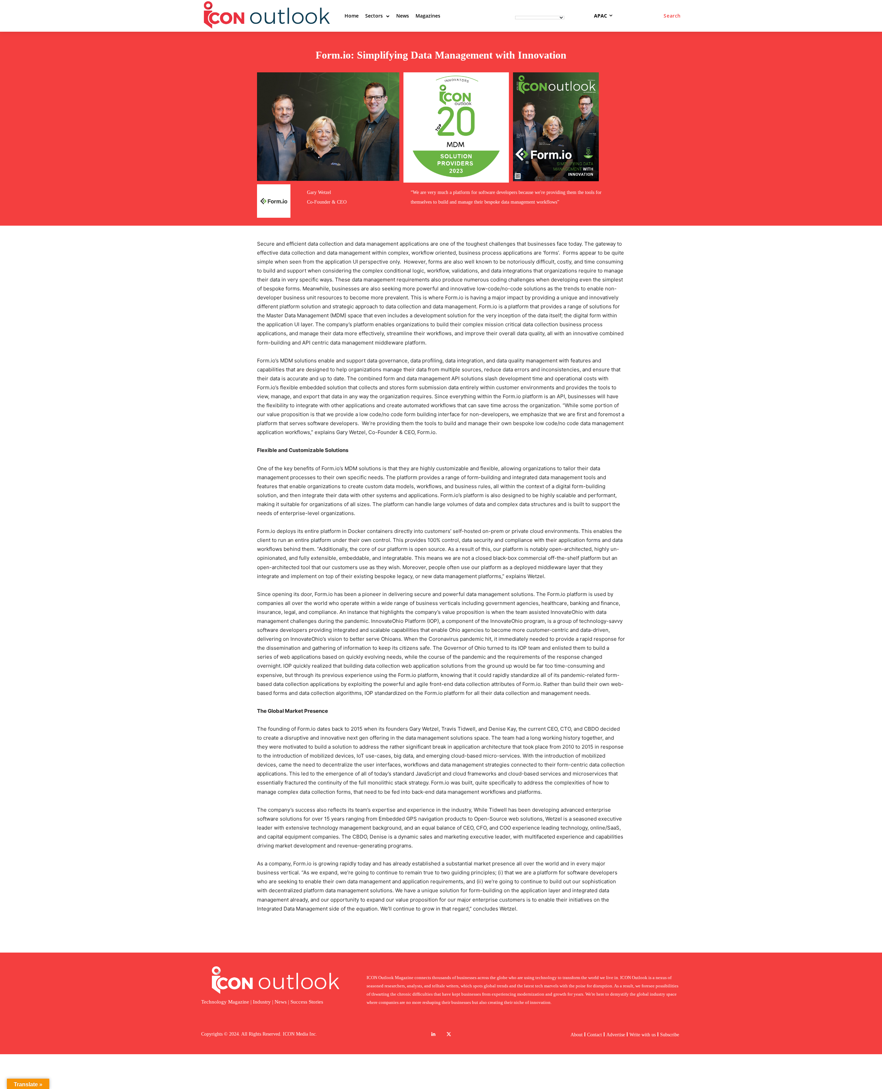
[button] (672, 16)
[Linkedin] (433, 1034)
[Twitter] (449, 1034)
